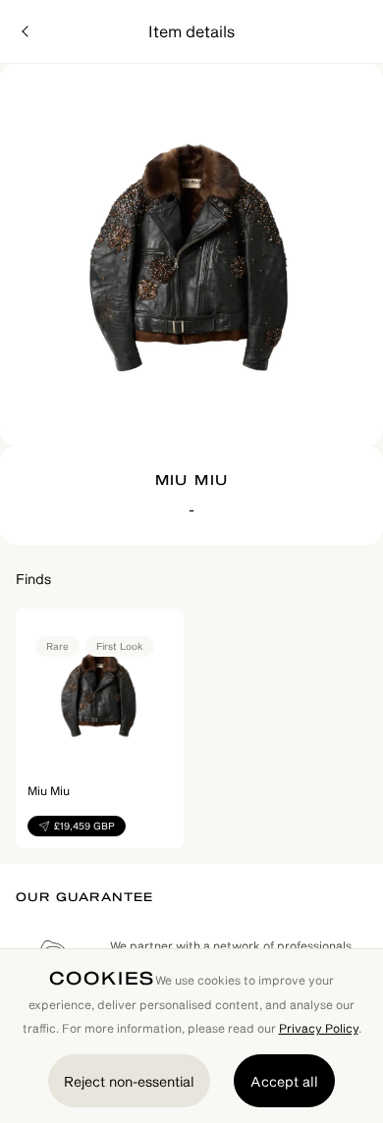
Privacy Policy (318, 1028)
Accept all (284, 1081)
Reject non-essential (129, 1081)
